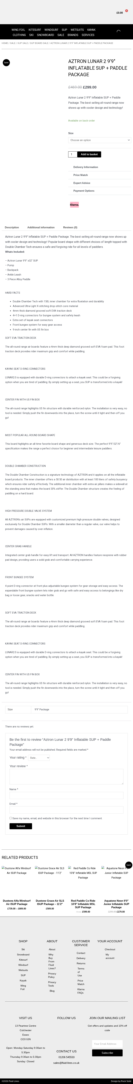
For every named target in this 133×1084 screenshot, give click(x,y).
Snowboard (45, 35)
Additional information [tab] (41, 227)
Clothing (19, 35)
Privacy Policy (52, 975)
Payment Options (83, 190)
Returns (81, 963)
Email (13, 803)
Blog (52, 990)
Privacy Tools (52, 984)
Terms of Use (81, 972)
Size (70, 133)
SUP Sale (22, 43)
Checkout (110, 949)
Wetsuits (77, 29)
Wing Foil (18, 29)
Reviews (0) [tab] (70, 227)
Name (14, 789)
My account (110, 956)
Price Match (80, 175)
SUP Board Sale (39, 43)
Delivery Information (85, 167)
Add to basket (89, 154)
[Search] (115, 31)
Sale (60, 35)
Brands (73, 35)
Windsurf (51, 29)
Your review (19, 766)
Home (5, 43)
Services (88, 35)
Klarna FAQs (81, 991)
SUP (64, 29)
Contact (81, 953)
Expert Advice (81, 183)
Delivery (81, 958)
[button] (99, 167)
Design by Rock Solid (121, 1081)
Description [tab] (12, 227)
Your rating (18, 757)
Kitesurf (35, 29)
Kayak (91, 29)
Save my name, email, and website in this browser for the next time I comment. (57, 818)
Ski (31, 35)
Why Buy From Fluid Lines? (52, 961)
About (52, 949)
